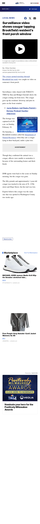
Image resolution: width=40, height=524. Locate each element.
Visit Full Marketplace (31, 252)
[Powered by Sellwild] (35, 373)
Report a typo (8, 239)
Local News (8, 18)
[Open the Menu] (3, 3)
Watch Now (34, 3)
